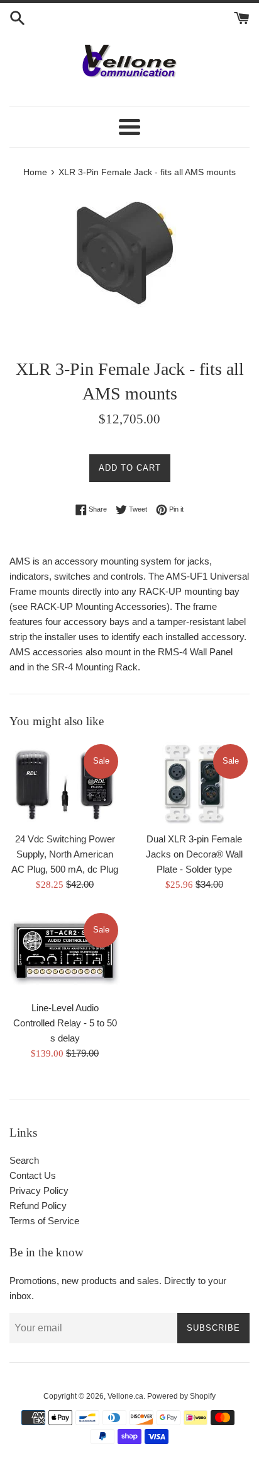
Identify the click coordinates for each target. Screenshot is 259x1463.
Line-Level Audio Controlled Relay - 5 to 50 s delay (65, 1022)
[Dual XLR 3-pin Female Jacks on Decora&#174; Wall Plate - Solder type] (194, 783)
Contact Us (32, 1175)
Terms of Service (44, 1220)
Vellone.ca (125, 1396)
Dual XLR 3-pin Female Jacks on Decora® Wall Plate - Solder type (194, 854)
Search (24, 1160)
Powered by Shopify (181, 1396)
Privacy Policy (39, 1190)
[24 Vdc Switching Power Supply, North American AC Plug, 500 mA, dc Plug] (64, 783)
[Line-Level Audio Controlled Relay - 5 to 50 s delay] (64, 952)
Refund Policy (38, 1205)
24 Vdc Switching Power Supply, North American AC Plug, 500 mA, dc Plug (64, 854)
